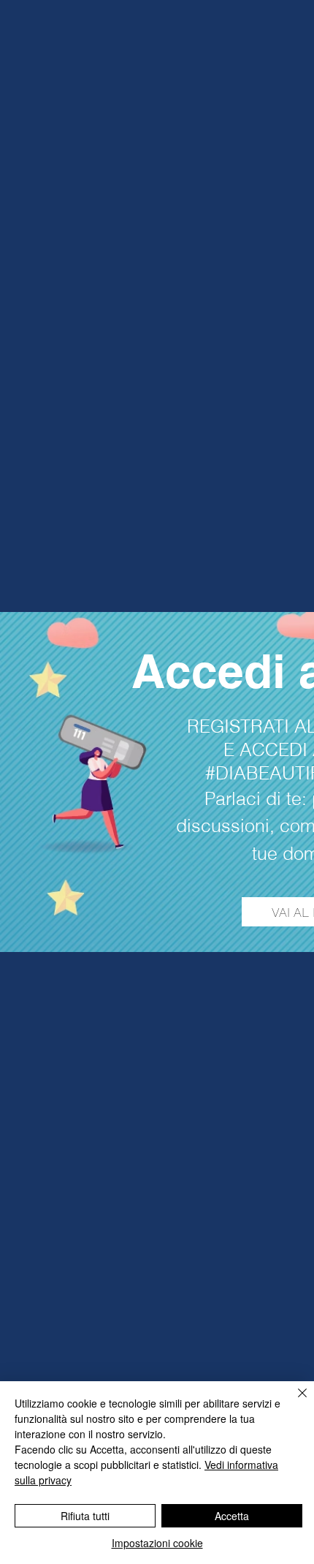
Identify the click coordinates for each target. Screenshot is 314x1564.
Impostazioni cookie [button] (157, 1542)
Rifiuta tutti (85, 1515)
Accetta (232, 1515)
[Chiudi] (293, 1401)
